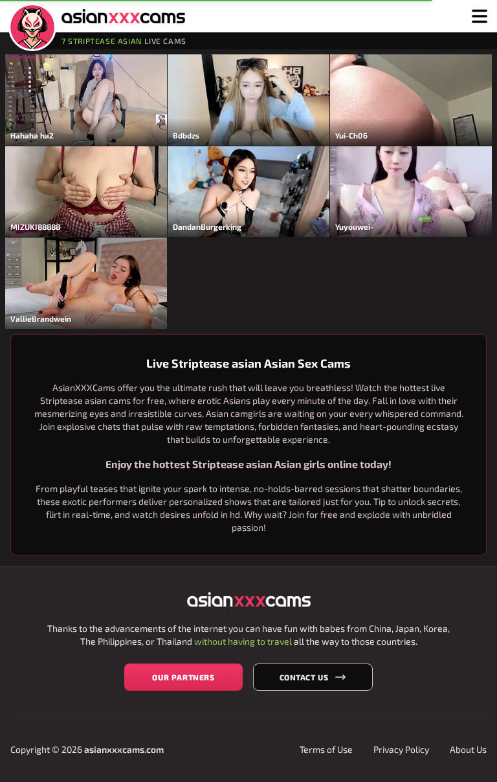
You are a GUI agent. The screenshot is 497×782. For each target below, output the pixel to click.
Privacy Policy (401, 749)
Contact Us (304, 677)
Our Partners (183, 677)
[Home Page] (32, 27)
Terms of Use (326, 749)
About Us (468, 749)
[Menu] (479, 16)
